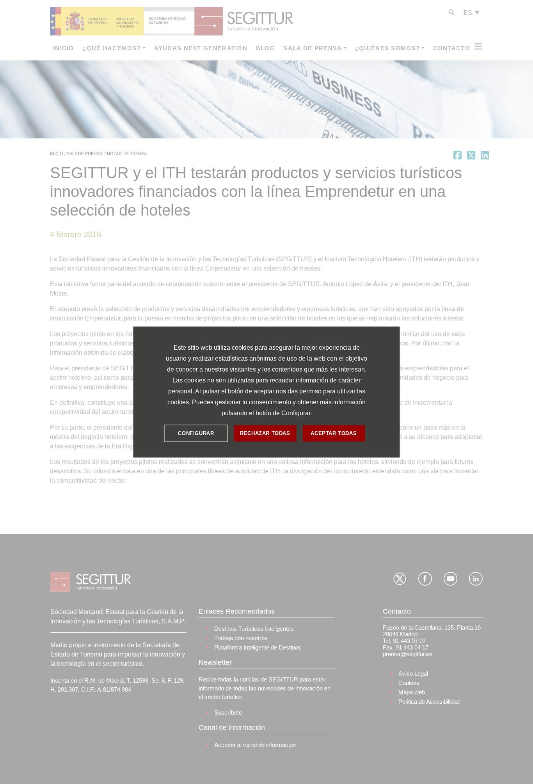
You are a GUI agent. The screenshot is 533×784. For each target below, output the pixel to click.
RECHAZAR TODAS (265, 433)
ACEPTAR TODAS (334, 433)
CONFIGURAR (196, 433)
